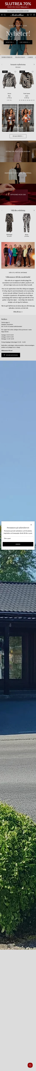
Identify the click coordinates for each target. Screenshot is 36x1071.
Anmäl (18, 544)
